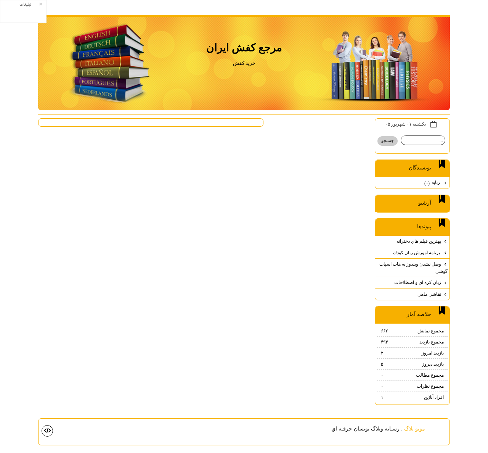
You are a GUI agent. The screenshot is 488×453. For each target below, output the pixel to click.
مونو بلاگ (414, 428)
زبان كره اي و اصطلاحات (417, 282)
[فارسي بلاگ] (438, 429)
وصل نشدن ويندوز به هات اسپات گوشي (413, 267)
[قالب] (47, 431)
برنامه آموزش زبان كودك (417, 252)
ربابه (432, 182)
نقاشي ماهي (429, 294)
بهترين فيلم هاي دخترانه (418, 241)
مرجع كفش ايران (244, 47)
